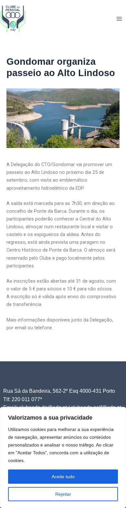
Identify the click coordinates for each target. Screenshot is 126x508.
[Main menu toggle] (119, 19)
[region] (63, 457)
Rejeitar (63, 494)
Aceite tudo (63, 476)
